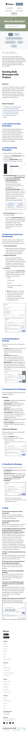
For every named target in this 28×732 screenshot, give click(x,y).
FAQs (5, 117)
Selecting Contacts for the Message (13, 110)
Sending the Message (10, 115)
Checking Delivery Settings (11, 112)
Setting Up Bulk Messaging (11, 108)
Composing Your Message (11, 113)
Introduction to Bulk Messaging (12, 107)
